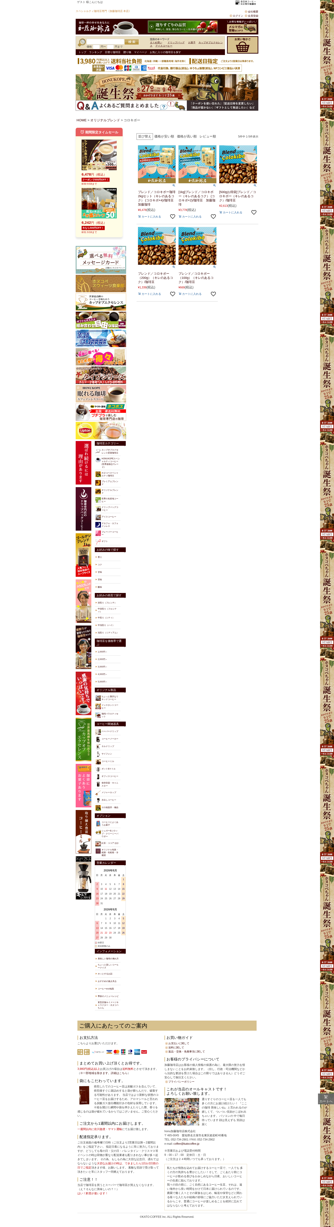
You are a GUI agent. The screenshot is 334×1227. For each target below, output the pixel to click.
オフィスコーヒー (110, 776)
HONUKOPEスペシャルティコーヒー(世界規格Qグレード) (111, 462)
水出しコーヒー (109, 800)
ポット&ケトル (109, 769)
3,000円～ (102, 667)
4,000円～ (102, 674)
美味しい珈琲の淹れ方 (108, 958)
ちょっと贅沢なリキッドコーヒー (110, 698)
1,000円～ (102, 652)
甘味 (100, 572)
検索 (132, 42)
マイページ (140, 52)
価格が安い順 (164, 136)
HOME (82, 120)
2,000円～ (102, 659)
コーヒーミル (108, 761)
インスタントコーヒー (110, 706)
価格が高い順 (187, 136)
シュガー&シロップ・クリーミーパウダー (110, 833)
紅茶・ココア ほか (110, 843)
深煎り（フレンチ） (107, 602)
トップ (82, 52)
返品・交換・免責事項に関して (186, 1051)
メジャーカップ (109, 792)
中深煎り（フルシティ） (107, 610)
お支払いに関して (178, 1043)
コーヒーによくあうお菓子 (110, 823)
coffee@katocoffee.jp (186, 1143)
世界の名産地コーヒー (110, 500)
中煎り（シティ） (106, 617)
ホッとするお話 (105, 974)
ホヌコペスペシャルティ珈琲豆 (110, 474)
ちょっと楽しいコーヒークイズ (108, 966)
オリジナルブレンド (105, 120)
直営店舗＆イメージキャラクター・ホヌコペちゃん (108, 1005)
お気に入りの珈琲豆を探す (165, 52)
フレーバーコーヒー (110, 533)
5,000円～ (102, 682)
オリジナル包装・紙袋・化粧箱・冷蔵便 (110, 852)
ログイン (238, 15)
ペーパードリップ (110, 731)
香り (100, 557)
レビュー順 (208, 136)
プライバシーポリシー (181, 1081)
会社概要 (253, 11)
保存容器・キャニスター (110, 784)
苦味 (100, 579)
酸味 (100, 587)
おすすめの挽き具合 (107, 981)
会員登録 (253, 15)
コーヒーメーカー (110, 739)
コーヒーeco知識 (106, 989)
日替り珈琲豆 (113, 52)
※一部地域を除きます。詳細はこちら (104, 1073)
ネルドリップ (108, 746)
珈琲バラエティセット (110, 715)
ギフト (105, 541)
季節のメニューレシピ (108, 996)
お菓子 (192, 42)
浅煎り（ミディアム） (108, 632)
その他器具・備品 (110, 807)
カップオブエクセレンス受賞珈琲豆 (110, 451)
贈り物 (127, 52)
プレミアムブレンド (110, 482)
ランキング (95, 52)
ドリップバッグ (176, 42)
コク (100, 564)
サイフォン (107, 754)
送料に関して (176, 1047)
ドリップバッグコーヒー (110, 508)
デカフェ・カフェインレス (110, 524)
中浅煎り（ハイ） (106, 625)
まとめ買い (156, 42)
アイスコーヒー (163, 45)
